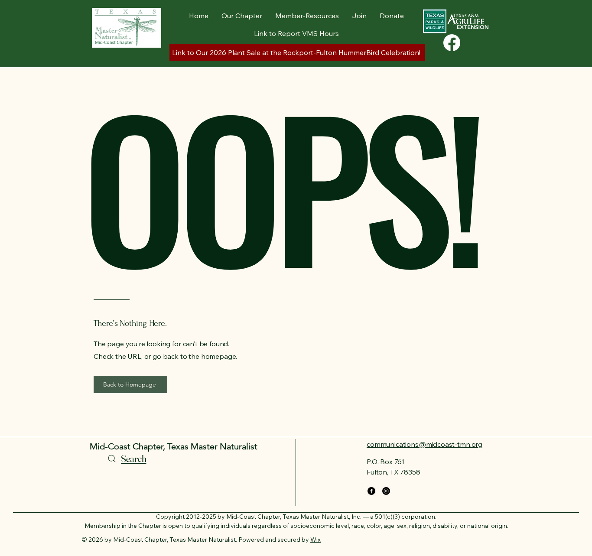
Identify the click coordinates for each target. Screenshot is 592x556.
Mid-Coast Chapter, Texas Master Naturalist (173, 446)
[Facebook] (451, 42)
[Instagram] (386, 491)
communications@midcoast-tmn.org (424, 444)
